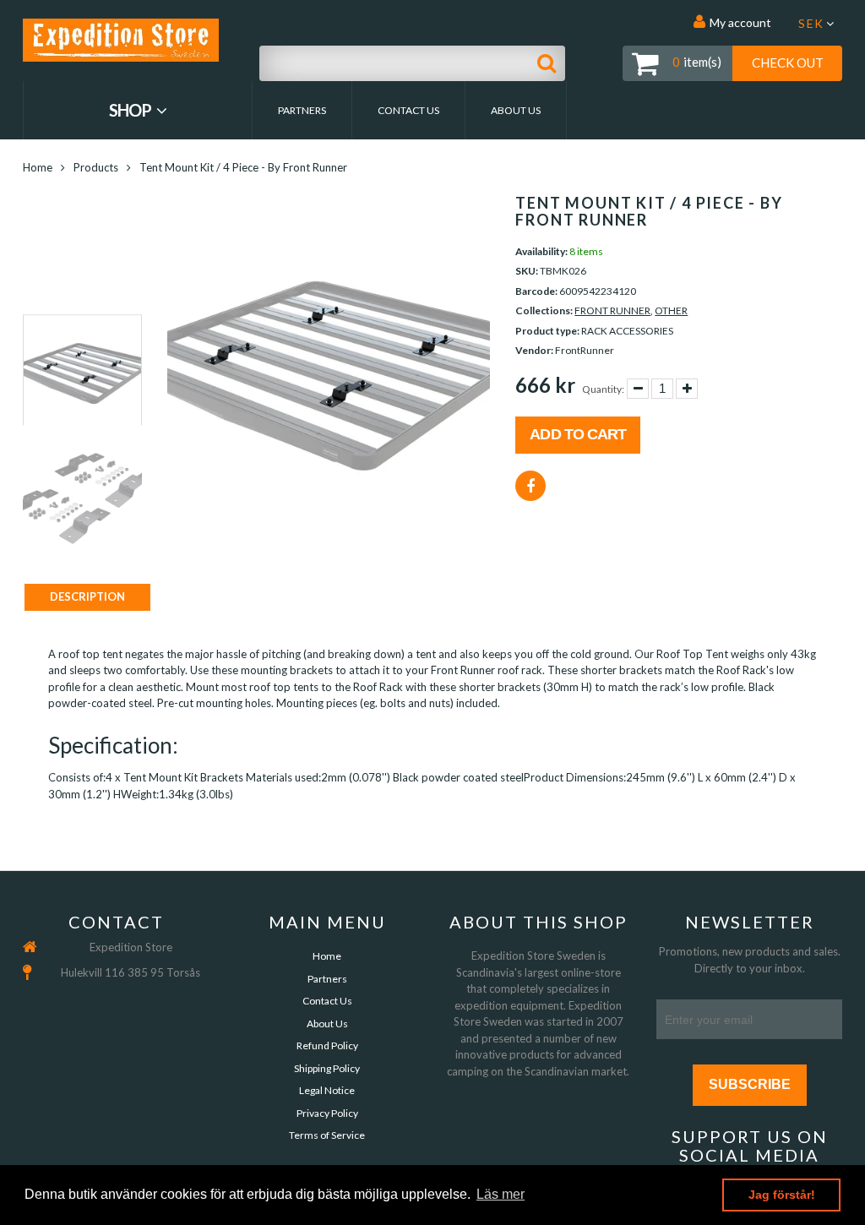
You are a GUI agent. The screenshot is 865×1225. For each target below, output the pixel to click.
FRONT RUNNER (612, 310)
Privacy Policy (327, 1113)
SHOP (131, 110)
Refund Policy (327, 1045)
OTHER (671, 310)
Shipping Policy (327, 1068)
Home (37, 167)
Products (95, 167)
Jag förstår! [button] (781, 1194)
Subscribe (750, 1084)
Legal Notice (327, 1090)
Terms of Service (327, 1135)
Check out (788, 62)
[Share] (530, 486)
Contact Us (408, 110)
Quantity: (603, 389)
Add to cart (578, 434)
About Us (516, 110)
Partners (302, 110)
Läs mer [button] (500, 1194)
